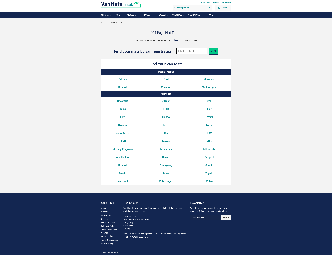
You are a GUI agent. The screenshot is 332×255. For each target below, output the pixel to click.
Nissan (166, 157)
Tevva (166, 173)
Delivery (104, 219)
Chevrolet (122, 101)
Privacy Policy (107, 236)
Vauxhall (177, 15)
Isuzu (166, 125)
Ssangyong (166, 165)
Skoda (122, 173)
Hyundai (122, 125)
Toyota (209, 173)
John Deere (122, 133)
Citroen (105, 15)
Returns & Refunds (109, 226)
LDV (209, 133)
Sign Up (226, 217)
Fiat (209, 109)
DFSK (166, 109)
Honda (166, 117)
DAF (209, 101)
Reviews (104, 212)
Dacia (122, 109)
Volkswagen (195, 15)
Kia (166, 133)
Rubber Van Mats (108, 222)
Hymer (209, 117)
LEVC (123, 141)
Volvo (209, 181)
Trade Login (205, 2)
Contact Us (106, 215)
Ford (118, 15)
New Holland (122, 157)
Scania (209, 165)
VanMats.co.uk (112, 253)
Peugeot (147, 15)
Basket (224, 7)
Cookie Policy (107, 243)
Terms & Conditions (109, 240)
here (176, 40)
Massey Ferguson (122, 149)
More (210, 15)
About (103, 208)
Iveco (209, 125)
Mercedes (132, 15)
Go (213, 51)
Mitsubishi (209, 149)
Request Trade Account (222, 2)
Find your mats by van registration (143, 51)
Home (103, 23)
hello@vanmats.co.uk (135, 211)
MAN (209, 141)
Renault (162, 15)
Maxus (166, 141)
